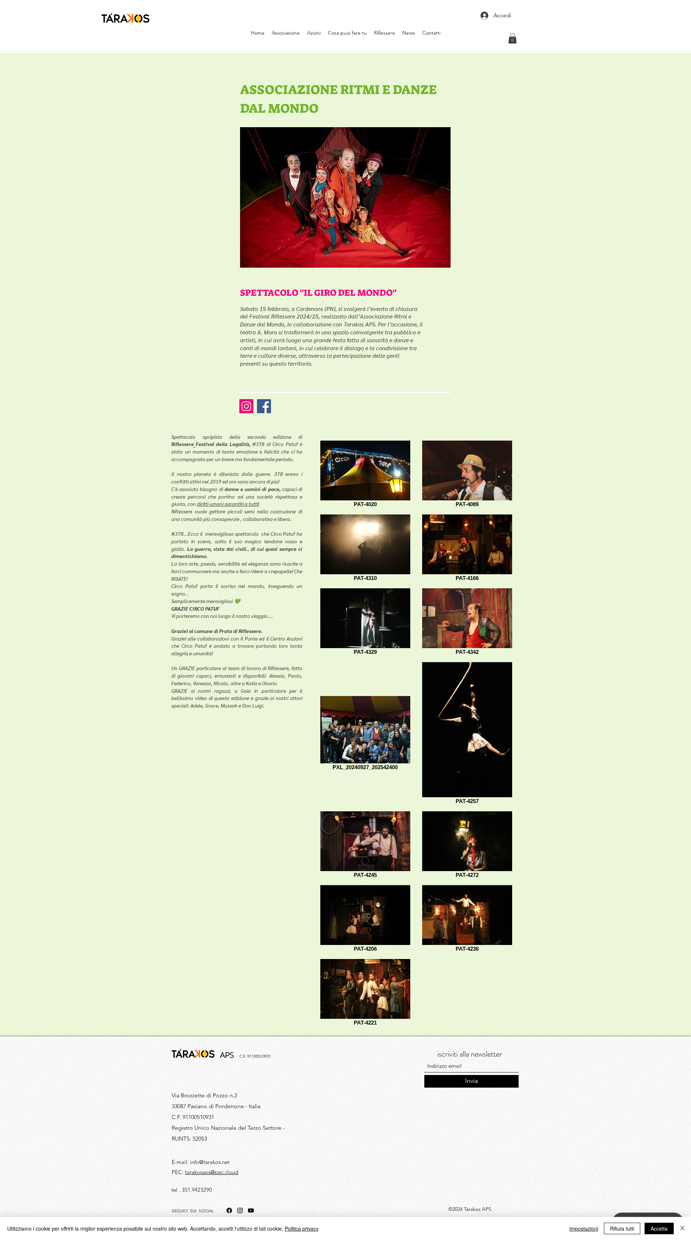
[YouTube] (250, 1210)
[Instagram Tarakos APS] (246, 406)
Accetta (659, 1228)
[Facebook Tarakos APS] (264, 406)
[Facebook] (229, 1210)
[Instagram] (240, 1210)
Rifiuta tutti (622, 1228)
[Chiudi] (682, 1228)
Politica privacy (302, 1228)
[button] (512, 38)
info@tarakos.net (210, 1162)
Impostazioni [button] (583, 1228)
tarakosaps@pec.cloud (211, 1172)
